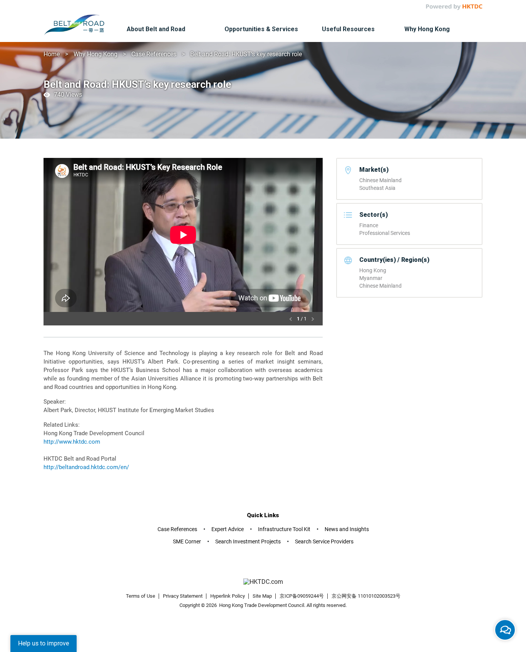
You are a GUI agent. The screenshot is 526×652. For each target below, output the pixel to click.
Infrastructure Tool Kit (284, 529)
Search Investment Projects (248, 541)
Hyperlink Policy (227, 596)
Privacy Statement (183, 596)
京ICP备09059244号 (302, 596)
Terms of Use (140, 596)
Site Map (262, 596)
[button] (291, 319)
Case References (153, 54)
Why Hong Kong (95, 54)
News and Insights (347, 529)
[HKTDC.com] (263, 582)
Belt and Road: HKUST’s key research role (246, 54)
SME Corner (187, 541)
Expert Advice (227, 529)
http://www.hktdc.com (72, 441)
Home (52, 54)
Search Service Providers (324, 541)
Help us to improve (43, 643)
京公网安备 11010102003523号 (366, 596)
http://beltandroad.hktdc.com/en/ (86, 467)
